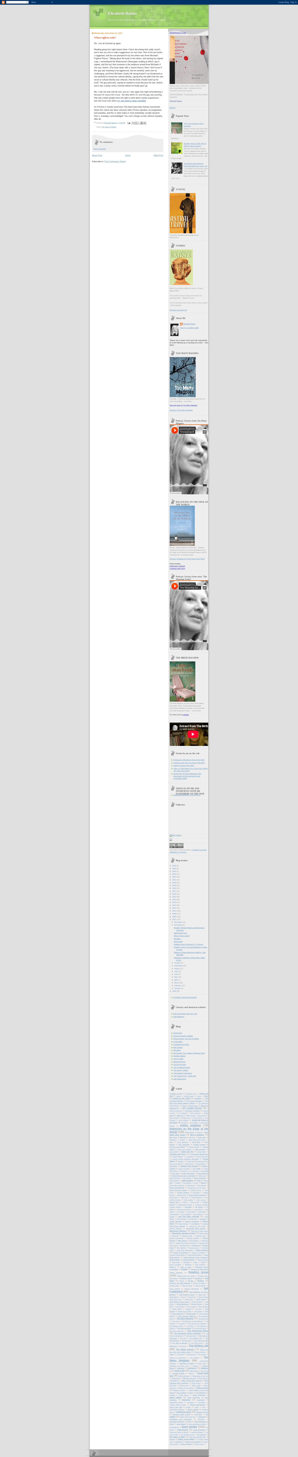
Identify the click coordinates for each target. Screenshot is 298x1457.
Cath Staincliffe (184, 1144)
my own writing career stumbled (131, 101)
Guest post (184, 1197)
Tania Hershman (178, 1314)
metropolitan (198, 1414)
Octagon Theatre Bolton (177, 1255)
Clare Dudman (200, 1149)
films (203, 1407)
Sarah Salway (174, 1297)
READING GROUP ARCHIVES (185, 997)
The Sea (183, 1338)
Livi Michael (195, 1224)
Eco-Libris (175, 1173)
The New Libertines (184, 1328)
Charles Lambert (199, 1144)
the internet (201, 1434)
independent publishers (177, 1409)
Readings (198, 1278)
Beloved (199, 1132)
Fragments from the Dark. (197, 1188)
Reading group (198, 1272)
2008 (174, 917)
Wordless (177, 939)
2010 (174, 911)
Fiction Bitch (178, 1042)
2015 (174, 897)
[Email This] (133, 123)
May (176, 977)
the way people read (197, 1437)
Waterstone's (176, 1378)
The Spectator (186, 1340)
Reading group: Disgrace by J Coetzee (188, 944)
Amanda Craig (185, 1118)
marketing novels (202, 1412)
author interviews (199, 1395)
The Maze (190, 1326)
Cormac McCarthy (202, 1156)
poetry (189, 1421)
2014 (174, 899)
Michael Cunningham (177, 1238)
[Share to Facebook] (141, 123)
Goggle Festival (183, 1192)
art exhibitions (201, 1393)
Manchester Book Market (199, 1231)
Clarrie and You (187, 1152)
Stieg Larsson (191, 1306)
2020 (174, 883)
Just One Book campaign (188, 1216)
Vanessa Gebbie (178, 1373)
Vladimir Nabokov (184, 1376)
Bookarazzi (173, 1140)
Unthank (195, 1366)
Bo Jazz (192, 1137)
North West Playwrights (185, 1250)
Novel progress (202, 1250)
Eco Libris (204, 1171)
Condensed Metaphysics (199, 1154)
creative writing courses (178, 1404)
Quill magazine (200, 1264)
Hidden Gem (174, 1202)
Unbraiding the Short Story (179, 1366)
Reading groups (186, 1278)
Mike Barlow (182, 1240)
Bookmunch (177, 1033)
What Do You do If (189, 1378)
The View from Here (201, 1340)
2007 (174, 919)
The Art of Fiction (179, 1064)
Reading (184, 1269)
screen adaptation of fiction (197, 1424)
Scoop (183, 1297)
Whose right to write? (182, 936)
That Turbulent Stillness (186, 1316)
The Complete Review (181, 1067)
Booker (182, 1140)
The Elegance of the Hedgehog (192, 1321)
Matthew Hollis (187, 1236)
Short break (178, 942)
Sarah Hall (201, 1294)
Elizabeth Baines (122, 13)
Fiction (196, 1183)
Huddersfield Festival (185, 1204)
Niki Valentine (181, 1248)
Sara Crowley (178, 1059)
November (178, 925)
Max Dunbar (178, 1047)
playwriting (201, 1419)
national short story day (187, 1417)
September (178, 966)
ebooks (188, 1407)
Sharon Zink (189, 1299)
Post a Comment (99, 149)
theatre (172, 1439)
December (178, 922)
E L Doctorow (194, 1171)
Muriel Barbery (194, 1240)
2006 (174, 991)
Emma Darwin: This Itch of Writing (186, 1039)
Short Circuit (200, 1299)
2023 (174, 874)
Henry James (201, 1200)
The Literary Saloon (180, 1070)
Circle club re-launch (185, 1149)
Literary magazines (192, 1221)
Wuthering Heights (179, 1390)
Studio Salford (177, 1309)
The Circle (175, 1321)
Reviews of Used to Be (178, 310)
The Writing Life (198, 1345)
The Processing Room (197, 1331)
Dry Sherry (183, 1171)
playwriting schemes (177, 1421)
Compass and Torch (177, 568)
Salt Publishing (178, 1017)
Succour (189, 1309)
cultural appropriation (197, 1404)
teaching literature (197, 1432)
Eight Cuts (202, 1176)
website (186, 715)
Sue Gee (198, 1309)
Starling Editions (196, 1304)
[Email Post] (129, 123)
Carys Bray (196, 1142)
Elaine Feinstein (175, 1178)
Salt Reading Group (187, 1294)
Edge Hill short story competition (184, 1176)
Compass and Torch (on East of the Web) (189, 763)
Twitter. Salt (201, 1363)
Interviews (188, 1207)
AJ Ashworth (182, 1113)
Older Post (158, 155)
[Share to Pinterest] (144, 123)
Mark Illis (175, 1236)
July (176, 971)
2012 (174, 905)
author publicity (176, 1397)
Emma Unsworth (200, 1178)
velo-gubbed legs (179, 1079)
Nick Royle (196, 1245)
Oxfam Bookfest (189, 1260)
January (177, 988)
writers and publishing (193, 1442)
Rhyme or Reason (200, 1283)
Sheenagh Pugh (179, 1062)
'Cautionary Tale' (191, 1093)
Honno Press (194, 1202)
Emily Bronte (187, 1178)
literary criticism (193, 1409)
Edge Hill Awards (188, 1173)
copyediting (201, 1402)
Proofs (203, 1262)
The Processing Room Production (187, 1333)
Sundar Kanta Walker (185, 1311)
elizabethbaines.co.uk (178, 33)
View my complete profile (189, 328)
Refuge (181, 1281)
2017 (174, 891)
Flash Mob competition (177, 1185)
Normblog (177, 1050)
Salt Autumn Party (180, 933)
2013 (174, 902)
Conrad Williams (177, 1156)
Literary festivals (176, 1221)
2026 (174, 866)
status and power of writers (179, 1432)
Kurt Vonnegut (181, 1219)
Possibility (187, 1262)
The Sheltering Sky (195, 1338)
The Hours (181, 1323)
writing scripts (199, 1444)
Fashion (177, 1183)
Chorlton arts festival (177, 1147)
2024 (174, 871)
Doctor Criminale (184, 1168)
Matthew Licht (200, 1236)
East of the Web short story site (185, 1014)
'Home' (199, 1096)
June (176, 974)
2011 (174, 908)
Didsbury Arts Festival (189, 1166)
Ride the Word (187, 1285)
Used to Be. (194, 1371)
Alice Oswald (174, 1118)
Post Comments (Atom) (115, 161)
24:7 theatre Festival (192, 1108)
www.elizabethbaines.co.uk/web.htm (187, 795)
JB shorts (199, 1207)
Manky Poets (204, 1233)
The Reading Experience (182, 1073)
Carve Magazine (182, 1142)
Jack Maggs (198, 1209)
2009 (174, 914)
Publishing (188, 1264)
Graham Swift (181, 1195)
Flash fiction (191, 1185)
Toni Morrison (194, 1357)
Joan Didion (191, 1212)
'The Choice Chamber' (194, 1101)
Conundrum (189, 1156)
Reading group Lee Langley (186, 1276)
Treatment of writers (186, 1363)
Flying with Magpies (177, 1188)
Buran (171, 1142)
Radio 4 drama (185, 1267)
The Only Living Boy (177, 1331)
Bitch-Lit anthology (197, 1135)
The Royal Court (190, 1336)
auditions (172, 1395)
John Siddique (197, 1214)
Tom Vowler (202, 1354)
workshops (179, 1442)
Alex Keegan (202, 1115)
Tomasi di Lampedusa (177, 1357)
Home (128, 155)
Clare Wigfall (174, 1152)
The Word (182, 1346)
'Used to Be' (193, 1106)
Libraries (203, 1219)
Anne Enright (198, 1118)
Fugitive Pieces (196, 1190)
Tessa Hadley (191, 1314)
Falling (199, 1180)
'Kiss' (206, 1096)
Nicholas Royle (185, 1245)
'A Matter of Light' (176, 1093)
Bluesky (173, 108)
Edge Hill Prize (203, 1173)
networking (202, 1417)
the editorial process (187, 1434)
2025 (174, 868)
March (177, 983)
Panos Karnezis (203, 1260)
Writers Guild (196, 1385)
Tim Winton (180, 1354)
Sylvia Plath (198, 1311)
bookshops (186, 1400)
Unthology (180, 1368)
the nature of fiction (109, 127)
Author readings (190, 1125)
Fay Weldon (187, 1183)
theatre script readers (186, 1439)
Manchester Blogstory (178, 1231)
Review (190, 1281)
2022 (174, 877)
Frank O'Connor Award (178, 1190)
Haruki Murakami (196, 1197)
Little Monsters (183, 1224)
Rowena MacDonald (192, 1289)
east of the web (176, 1407)
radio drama (181, 1424)
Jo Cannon (180, 1212)
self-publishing (174, 1427)
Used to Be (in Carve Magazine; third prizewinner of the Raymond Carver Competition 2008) (187, 776)
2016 (174, 894)
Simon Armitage (197, 1302)
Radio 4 (173, 1267)
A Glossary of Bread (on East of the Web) (189, 760)
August (177, 969)
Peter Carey (176, 1262)
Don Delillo (197, 1168)
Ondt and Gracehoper (194, 1255)
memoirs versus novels (181, 1414)
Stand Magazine (183, 1304)
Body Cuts (202, 1137)
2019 (174, 885)
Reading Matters (179, 1056)
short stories (189, 1426)
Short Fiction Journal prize (179, 1302)
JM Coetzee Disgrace (184, 1209)
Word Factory (196, 1383)
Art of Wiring (194, 1122)
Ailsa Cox (180, 1115)
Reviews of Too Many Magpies (181, 410)
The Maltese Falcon (176, 1326)
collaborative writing (176, 1402)
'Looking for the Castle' (181, 1098)
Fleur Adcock (202, 1185)
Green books (174, 1197)
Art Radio (184, 1122)
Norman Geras (194, 1248)
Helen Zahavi (188, 1200)
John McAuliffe (186, 1214)
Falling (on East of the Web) (183, 766)
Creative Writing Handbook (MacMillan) (185, 1159)
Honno (185, 1202)
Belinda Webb (189, 1132)
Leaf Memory (193, 1219)
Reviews (200, 1281)
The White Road (196, 1343)
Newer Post (97, 155)
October (177, 963)
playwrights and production (181, 1419)
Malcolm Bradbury (176, 1228)
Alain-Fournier (190, 1115)
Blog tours (173, 1137)
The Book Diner (203, 1318)
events (196, 1407)
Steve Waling (180, 1306)
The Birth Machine (185, 1318)
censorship (201, 1400)
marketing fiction (183, 1412)
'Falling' (178, 1096)
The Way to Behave (179, 1343)
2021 (174, 880)
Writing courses (202, 1388)
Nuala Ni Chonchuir (181, 1252)
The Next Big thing (200, 1328)
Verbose (191, 1373)
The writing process (185, 1349)
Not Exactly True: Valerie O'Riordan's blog (189, 1053)
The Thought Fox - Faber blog (184, 1076)
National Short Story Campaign (186, 1243)
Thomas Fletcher (199, 1352)
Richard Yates (174, 1285)
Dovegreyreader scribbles (183, 1036)
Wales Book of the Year (200, 1376)
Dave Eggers (189, 1164)
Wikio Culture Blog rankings (191, 1380)
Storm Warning (203, 1306)
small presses (182, 1430)
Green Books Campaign (197, 1195)
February (178, 985)
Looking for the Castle (197, 1226)
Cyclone (181, 1161)
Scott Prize (192, 1297)
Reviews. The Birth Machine (180, 1283)
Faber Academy (188, 1180)
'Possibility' (197, 1098)
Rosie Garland (175, 1289)
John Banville (174, 1214)
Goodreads (196, 1192)
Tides (172, 1354)
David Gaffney (201, 1164)
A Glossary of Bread (177, 566)
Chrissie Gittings (193, 1147)
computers (190, 1402)
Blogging (183, 1137)
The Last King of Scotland (197, 1323)
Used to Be (179, 1370)
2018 (174, 888)
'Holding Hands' (189, 1096)
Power (196, 1262)
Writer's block (184, 1385)
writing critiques (186, 1444)
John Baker (202, 1212)
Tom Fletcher (191, 1354)
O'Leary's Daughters (199, 1252)
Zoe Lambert (181, 1393)
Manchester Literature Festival (183, 1233)
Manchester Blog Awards (195, 1228)
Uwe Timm (204, 1371)
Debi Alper (173, 1166)
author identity (184, 1395)
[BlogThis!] (136, 123)
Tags (206, 1311)
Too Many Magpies (189, 1359)
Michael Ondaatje (193, 1238)
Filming (203, 1183)
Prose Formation (175, 1264)
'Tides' (184, 1106)
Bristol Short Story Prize (197, 1140)
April (176, 980)
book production (194, 1397)
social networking (199, 1430)
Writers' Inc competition (186, 1388)
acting (191, 1393)
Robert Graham (200, 1285)
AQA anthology (195, 1113)
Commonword (201, 1152)
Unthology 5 (191, 1368)
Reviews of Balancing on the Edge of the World (187, 559)
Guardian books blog (181, 1044)
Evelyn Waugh (174, 1180)
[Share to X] (138, 123)
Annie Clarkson (184, 1120)
